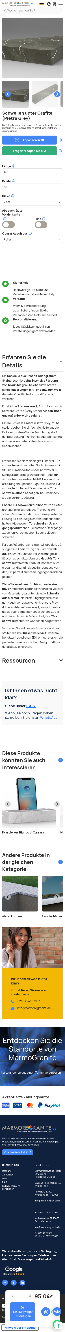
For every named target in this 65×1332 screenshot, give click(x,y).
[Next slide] (57, 94)
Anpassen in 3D (33, 140)
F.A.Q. (31, 705)
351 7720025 (52, 1194)
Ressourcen (18, 660)
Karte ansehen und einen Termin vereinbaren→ (32, 1072)
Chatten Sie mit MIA (15, 1152)
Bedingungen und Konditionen (11, 1188)
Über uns (6, 1171)
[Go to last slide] (8, 94)
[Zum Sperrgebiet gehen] (49, 4)
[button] (15, 94)
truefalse (8, 224)
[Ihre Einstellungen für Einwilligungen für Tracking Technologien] (58, 1325)
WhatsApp (48, 717)
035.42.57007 (45, 1191)
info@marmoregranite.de (34, 1008)
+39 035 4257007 (28, 1001)
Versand (6, 1178)
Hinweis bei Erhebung (20, 1327)
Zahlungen (8, 1174)
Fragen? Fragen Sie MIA (29, 151)
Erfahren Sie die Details (24, 361)
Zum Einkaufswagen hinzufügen (23, 1311)
